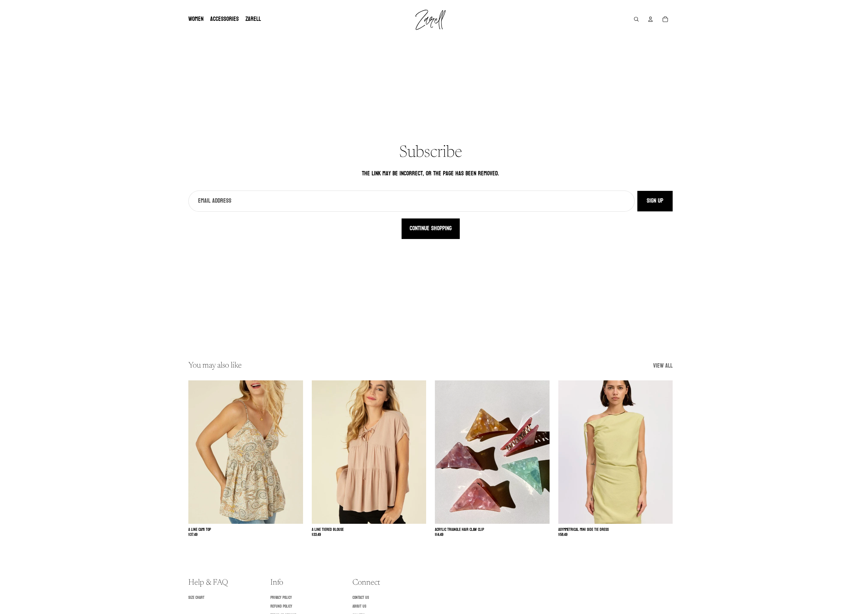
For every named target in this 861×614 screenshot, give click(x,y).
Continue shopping (431, 228)
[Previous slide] (198, 452)
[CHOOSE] (293, 514)
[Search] (636, 19)
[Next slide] (293, 452)
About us (359, 606)
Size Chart (196, 597)
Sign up (655, 200)
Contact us (360, 597)
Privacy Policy (281, 597)
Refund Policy (281, 606)
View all (663, 366)
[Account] (650, 19)
